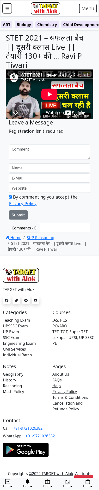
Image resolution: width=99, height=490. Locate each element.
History (9, 380)
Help (56, 385)
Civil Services (14, 349)
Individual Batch (17, 355)
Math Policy (13, 391)
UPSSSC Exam (15, 326)
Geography (13, 374)
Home (15, 237)
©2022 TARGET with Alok (51, 473)
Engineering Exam (19, 343)
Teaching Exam (16, 320)
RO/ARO (59, 326)
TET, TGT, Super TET (70, 331)
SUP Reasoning (40, 237)
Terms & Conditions (70, 397)
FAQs (57, 380)
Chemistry (47, 24)
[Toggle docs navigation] (7, 8)
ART (6, 24)
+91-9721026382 (27, 428)
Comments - (24, 228)
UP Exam (11, 331)
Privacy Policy (23, 203)
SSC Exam (11, 337)
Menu (87, 8)
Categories (15, 312)
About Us (60, 374)
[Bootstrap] (45, 8)
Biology (24, 24)
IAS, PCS (59, 320)
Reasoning (12, 385)
